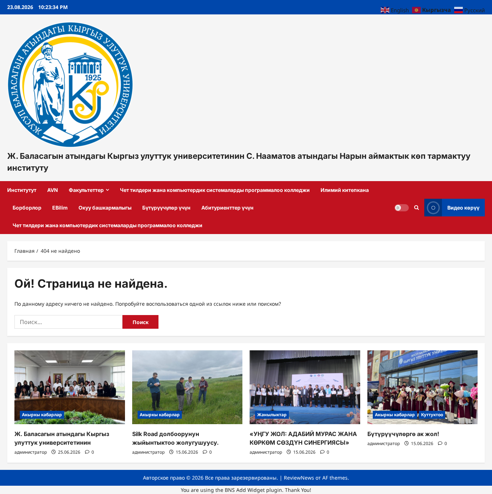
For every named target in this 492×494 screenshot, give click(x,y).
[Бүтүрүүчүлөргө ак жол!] (422, 387)
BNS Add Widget (245, 489)
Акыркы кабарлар (42, 415)
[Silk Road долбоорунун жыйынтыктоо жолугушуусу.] (187, 387)
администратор (30, 452)
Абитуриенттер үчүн (227, 208)
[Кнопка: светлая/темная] (401, 207)
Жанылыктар (272, 415)
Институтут (21, 190)
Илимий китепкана (345, 190)
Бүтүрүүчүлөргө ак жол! (403, 433)
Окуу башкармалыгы (105, 208)
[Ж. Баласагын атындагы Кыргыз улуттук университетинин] (69, 387)
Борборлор (27, 208)
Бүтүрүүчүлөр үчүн (166, 208)
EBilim (60, 208)
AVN (52, 190)
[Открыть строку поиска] (416, 207)
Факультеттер (86, 190)
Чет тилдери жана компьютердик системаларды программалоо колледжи (215, 190)
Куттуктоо (432, 415)
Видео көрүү (463, 207)
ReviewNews (299, 477)
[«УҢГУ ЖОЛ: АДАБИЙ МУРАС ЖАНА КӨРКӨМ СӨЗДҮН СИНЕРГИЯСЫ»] (305, 387)
